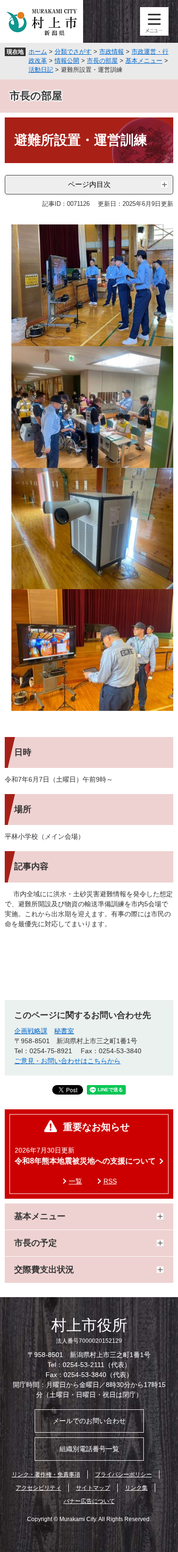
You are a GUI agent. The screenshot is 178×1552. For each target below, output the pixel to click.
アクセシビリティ (38, 1487)
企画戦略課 (30, 1031)
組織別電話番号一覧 (89, 1449)
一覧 (75, 1181)
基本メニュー (143, 60)
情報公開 (67, 60)
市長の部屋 (102, 60)
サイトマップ (93, 1487)
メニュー (154, 21)
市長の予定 (35, 1243)
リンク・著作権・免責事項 (46, 1474)
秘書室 (64, 1031)
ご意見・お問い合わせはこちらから (67, 1061)
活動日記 (40, 69)
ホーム (37, 51)
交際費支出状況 (44, 1269)
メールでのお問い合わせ (89, 1421)
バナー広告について (89, 1501)
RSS (110, 1181)
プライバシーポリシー (123, 1474)
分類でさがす (73, 51)
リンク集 (136, 1487)
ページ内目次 (89, 184)
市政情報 (111, 51)
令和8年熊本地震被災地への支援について (85, 1161)
